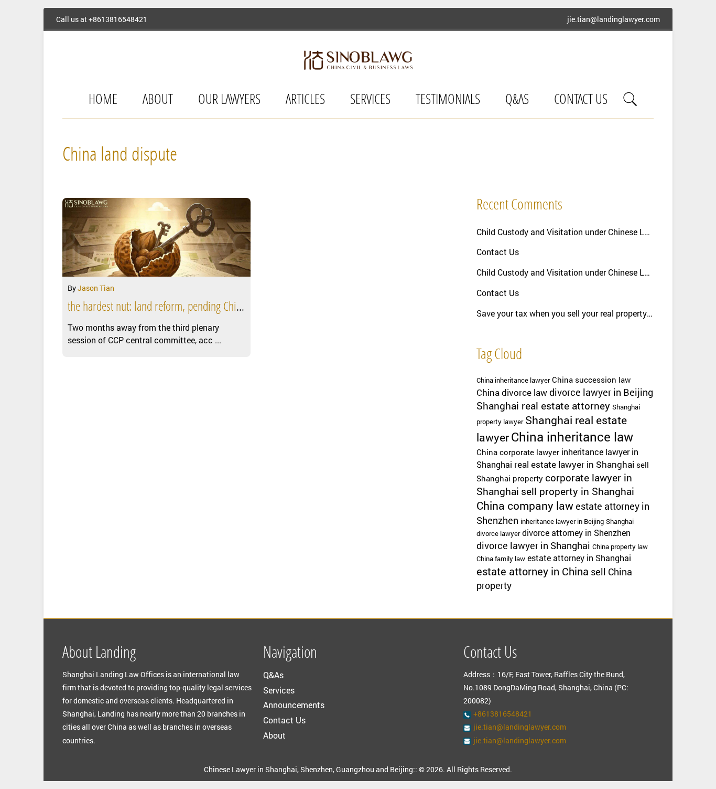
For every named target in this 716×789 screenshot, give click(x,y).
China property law (620, 546)
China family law (500, 558)
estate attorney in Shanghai (579, 558)
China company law (524, 505)
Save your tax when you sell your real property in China (565, 313)
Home (103, 100)
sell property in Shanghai (577, 491)
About (158, 100)
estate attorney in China (532, 571)
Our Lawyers (229, 100)
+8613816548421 (118, 19)
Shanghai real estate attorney (543, 405)
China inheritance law (572, 436)
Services (370, 100)
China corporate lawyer (517, 452)
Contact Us (580, 100)
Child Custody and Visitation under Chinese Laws (565, 231)
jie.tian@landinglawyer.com (613, 19)
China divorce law (511, 392)
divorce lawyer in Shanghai (533, 545)
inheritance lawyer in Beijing (562, 521)
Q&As (517, 100)
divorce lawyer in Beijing (601, 392)
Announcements (293, 704)
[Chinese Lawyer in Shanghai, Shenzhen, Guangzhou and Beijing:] (358, 59)
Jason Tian (96, 288)
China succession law (591, 380)
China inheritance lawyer (513, 380)
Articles (305, 100)
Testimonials (448, 100)
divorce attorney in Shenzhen (576, 533)
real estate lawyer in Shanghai (574, 464)
